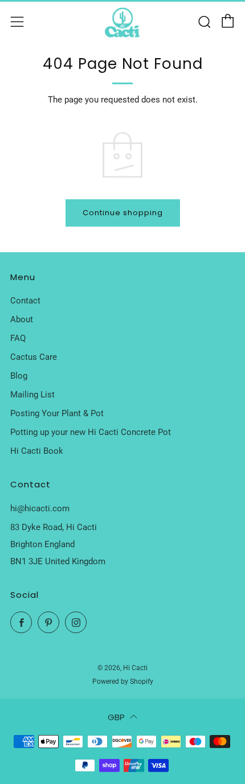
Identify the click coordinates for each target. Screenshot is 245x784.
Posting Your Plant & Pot (57, 413)
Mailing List (32, 394)
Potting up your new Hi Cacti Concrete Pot (90, 432)
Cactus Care (33, 357)
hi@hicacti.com (40, 508)
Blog (18, 376)
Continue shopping (123, 212)
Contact (25, 300)
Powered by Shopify (122, 682)
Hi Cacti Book (36, 451)
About (21, 319)
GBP (116, 717)
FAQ (18, 338)
